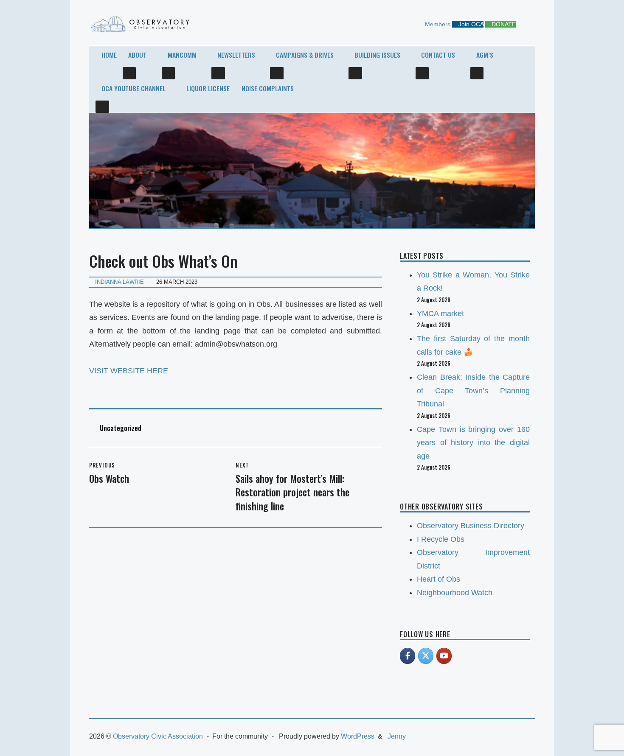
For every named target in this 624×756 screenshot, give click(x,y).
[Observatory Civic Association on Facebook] (407, 656)
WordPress (357, 736)
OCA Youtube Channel (133, 88)
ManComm (182, 55)
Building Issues (377, 55)
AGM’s (484, 55)
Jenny (397, 736)
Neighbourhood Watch (454, 592)
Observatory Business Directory (470, 525)
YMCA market (440, 313)
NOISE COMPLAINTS (268, 88)
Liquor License (208, 88)
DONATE (503, 24)
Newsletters (236, 55)
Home (109, 55)
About (137, 55)
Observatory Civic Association (158, 736)
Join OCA (470, 24)
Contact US (438, 55)
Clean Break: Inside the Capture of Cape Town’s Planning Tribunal (473, 390)
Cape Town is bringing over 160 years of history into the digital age (473, 442)
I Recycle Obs (440, 539)
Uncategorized (120, 428)
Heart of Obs (438, 579)
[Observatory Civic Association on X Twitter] (425, 656)
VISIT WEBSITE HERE (128, 371)
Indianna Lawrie (119, 282)
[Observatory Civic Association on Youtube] (444, 656)
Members (436, 24)
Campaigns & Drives (305, 55)
